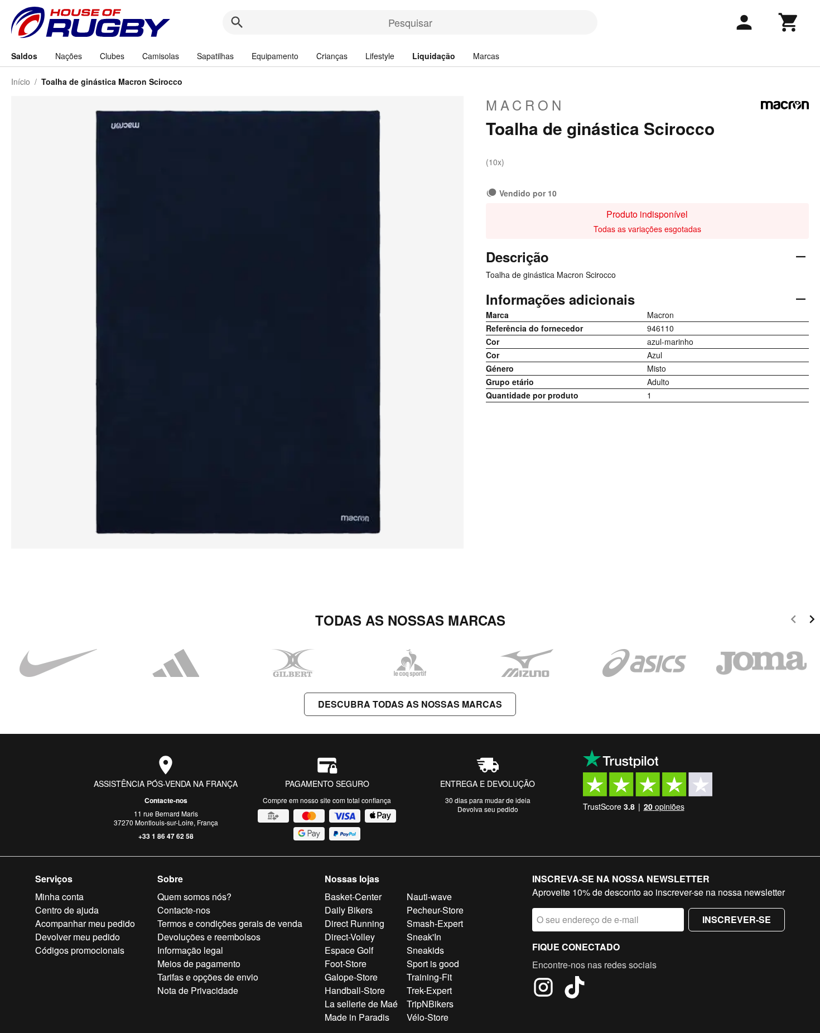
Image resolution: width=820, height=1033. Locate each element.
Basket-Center (353, 896)
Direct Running (354, 923)
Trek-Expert (429, 990)
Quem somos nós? (194, 896)
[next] (812, 621)
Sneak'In (424, 936)
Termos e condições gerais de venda (229, 923)
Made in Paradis (357, 1017)
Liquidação (433, 55)
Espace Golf (349, 950)
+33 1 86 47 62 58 (166, 836)
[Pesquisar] (237, 22)
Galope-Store (351, 976)
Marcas (486, 55)
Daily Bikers (349, 910)
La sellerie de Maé (361, 1003)
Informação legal (190, 950)
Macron (525, 105)
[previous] (793, 621)
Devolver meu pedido (77, 936)
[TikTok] (574, 989)
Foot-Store (345, 963)
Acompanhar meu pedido (85, 923)
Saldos (24, 55)
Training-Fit (429, 976)
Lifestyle (379, 55)
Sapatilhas (215, 55)
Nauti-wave (429, 896)
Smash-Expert (435, 923)
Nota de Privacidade (197, 990)
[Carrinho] (789, 22)
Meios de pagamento (198, 963)
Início (20, 81)
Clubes (112, 55)
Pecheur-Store (435, 910)
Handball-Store (355, 990)
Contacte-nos (165, 800)
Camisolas (160, 55)
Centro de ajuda (67, 910)
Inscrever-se (736, 919)
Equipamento (275, 55)
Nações (68, 55)
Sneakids (425, 950)
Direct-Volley (350, 936)
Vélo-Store (427, 1017)
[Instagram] (543, 989)
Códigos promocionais (79, 950)
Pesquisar (410, 22)
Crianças (332, 55)
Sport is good (433, 963)
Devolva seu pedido (487, 809)
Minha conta (59, 896)
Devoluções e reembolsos (209, 936)
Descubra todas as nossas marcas (410, 704)
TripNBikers (430, 1003)
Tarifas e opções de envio (207, 976)
